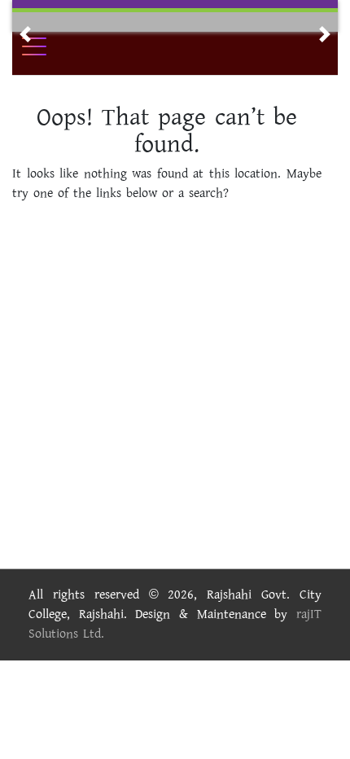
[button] (25, 34)
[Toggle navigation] (44, 46)
